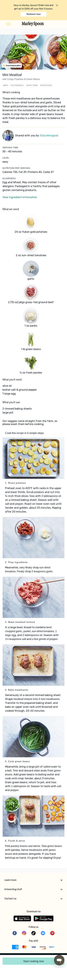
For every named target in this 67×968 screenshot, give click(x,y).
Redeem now (34, 14)
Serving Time (10, 148)
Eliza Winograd (49, 135)
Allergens (9, 178)
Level (5, 158)
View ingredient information (19, 197)
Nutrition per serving (16, 168)
